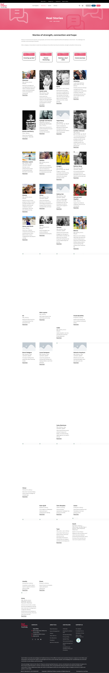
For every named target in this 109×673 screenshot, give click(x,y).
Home (51, 21)
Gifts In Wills (78, 635)
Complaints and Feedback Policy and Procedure (67, 648)
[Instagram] (35, 639)
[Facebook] (33, 639)
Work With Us (53, 635)
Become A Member (54, 642)
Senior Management (54, 631)
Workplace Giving (80, 633)
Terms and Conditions (68, 641)
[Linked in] (38, 639)
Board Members (53, 628)
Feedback (52, 640)
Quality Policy (66, 639)
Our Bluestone (53, 637)
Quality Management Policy (68, 644)
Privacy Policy (66, 636)
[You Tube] (41, 639)
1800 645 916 (36, 636)
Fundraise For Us (80, 631)
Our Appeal (78, 628)
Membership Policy (67, 634)
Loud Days (85, 671)
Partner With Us (79, 636)
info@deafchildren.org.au (39, 634)
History (51, 633)
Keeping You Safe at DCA (67, 631)
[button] (79, 5)
